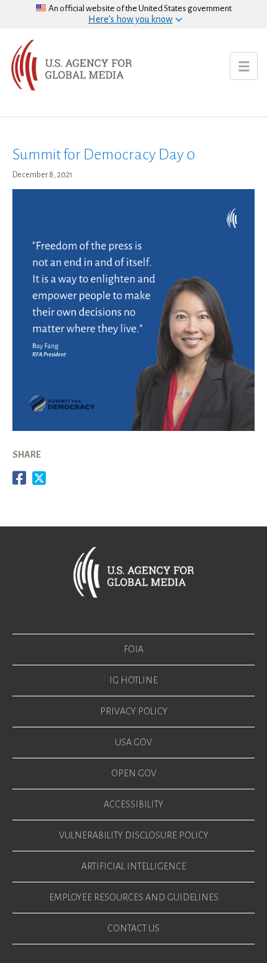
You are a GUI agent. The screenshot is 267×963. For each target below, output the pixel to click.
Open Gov (133, 773)
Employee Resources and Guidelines (134, 897)
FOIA (133, 649)
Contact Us (133, 928)
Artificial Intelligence (133, 866)
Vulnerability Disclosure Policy (134, 835)
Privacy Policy (134, 711)
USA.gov (133, 742)
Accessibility (133, 804)
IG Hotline (133, 680)
